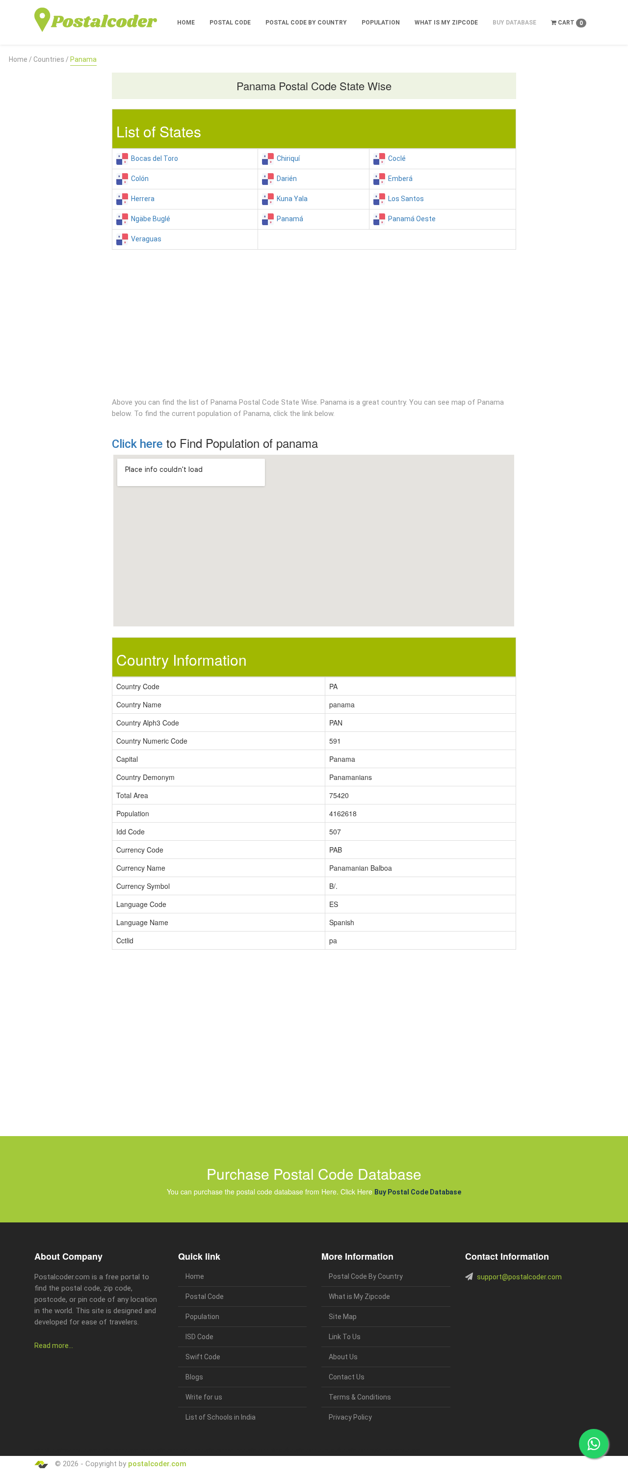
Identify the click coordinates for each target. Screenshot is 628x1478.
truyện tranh (110, 1450)
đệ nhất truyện (50, 1450)
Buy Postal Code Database (417, 1192)
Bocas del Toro (153, 158)
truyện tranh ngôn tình (175, 1450)
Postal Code (230, 22)
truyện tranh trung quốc (316, 1450)
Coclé (395, 158)
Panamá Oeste (410, 219)
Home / (20, 59)
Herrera (141, 199)
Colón (138, 178)
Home (186, 22)
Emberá (399, 178)
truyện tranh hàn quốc (266, 1450)
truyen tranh (137, 1450)
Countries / (51, 59)
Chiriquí (287, 158)
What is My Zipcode (446, 22)
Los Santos (404, 199)
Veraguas (144, 239)
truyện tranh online (221, 1450)
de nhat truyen (81, 1450)
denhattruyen (405, 1450)
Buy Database (514, 22)
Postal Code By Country (306, 22)
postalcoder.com (157, 1463)
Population (381, 22)
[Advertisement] (52, 212)
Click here (137, 444)
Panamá (288, 219)
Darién (285, 178)
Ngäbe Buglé (149, 219)
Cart (569, 22)
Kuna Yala (291, 199)
